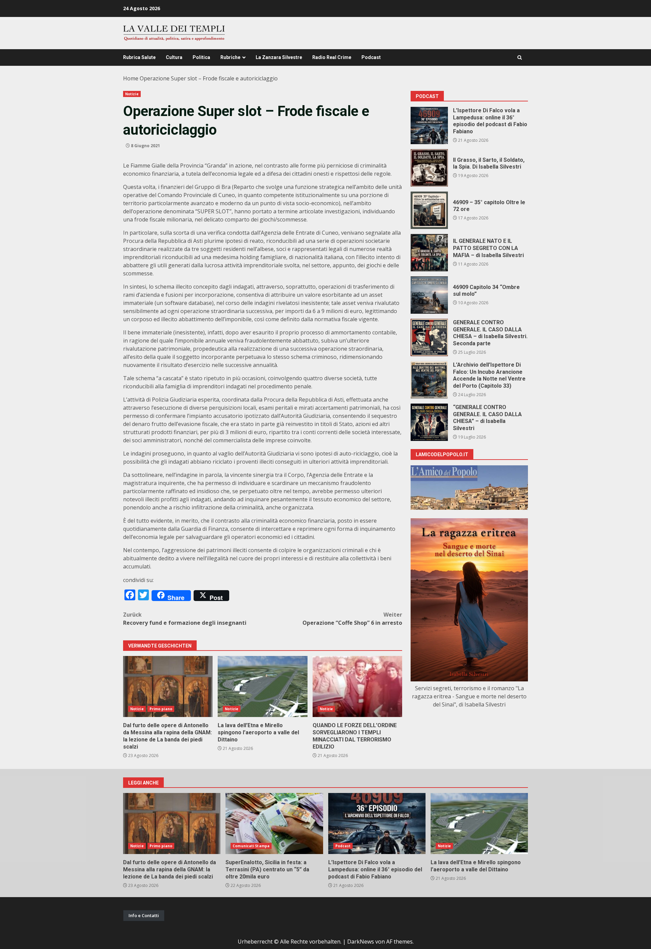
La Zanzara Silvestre (279, 57)
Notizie (132, 94)
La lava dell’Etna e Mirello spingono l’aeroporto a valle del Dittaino (262, 686)
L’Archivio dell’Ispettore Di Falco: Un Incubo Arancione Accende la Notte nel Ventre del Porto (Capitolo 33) (429, 380)
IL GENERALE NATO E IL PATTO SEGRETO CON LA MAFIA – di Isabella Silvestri (429, 252)
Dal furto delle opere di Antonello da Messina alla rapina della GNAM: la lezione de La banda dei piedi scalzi (168, 686)
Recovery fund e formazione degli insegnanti (184, 618)
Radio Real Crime (331, 57)
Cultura (174, 57)
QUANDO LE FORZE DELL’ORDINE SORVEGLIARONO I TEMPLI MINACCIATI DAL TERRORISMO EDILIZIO (357, 686)
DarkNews (360, 941)
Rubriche (230, 57)
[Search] (519, 57)
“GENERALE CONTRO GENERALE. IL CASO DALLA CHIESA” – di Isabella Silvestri (429, 422)
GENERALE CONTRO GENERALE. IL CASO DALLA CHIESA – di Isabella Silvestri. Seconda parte (429, 337)
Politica (201, 57)
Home (130, 78)
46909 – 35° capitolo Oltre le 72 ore (429, 210)
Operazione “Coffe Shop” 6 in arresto (352, 618)
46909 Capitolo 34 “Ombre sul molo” (429, 295)
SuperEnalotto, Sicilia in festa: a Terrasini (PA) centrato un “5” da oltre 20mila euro (274, 823)
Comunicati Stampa (251, 846)
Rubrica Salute (139, 57)
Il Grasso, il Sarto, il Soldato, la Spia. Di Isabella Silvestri (429, 168)
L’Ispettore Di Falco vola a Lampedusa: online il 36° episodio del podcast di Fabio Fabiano (429, 125)
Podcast (371, 57)
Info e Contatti (144, 915)
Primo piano (161, 708)
